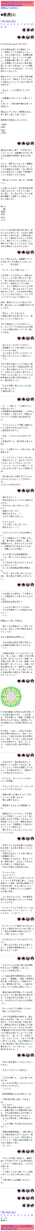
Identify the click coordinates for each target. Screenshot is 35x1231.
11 (2, 27)
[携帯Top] (5, 8)
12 (6, 27)
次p (13, 21)
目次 (9, 21)
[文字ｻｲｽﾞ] (13, 8)
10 (32, 24)
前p (3, 21)
